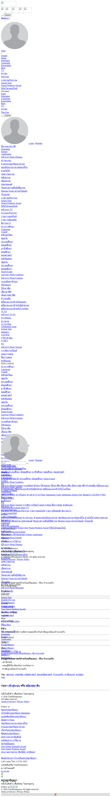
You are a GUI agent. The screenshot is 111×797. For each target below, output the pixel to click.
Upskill (4, 232)
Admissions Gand (53, 495)
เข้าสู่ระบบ (14, 685)
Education (5, 60)
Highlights (5, 149)
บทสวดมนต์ (6, 184)
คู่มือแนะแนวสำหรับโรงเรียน (14, 308)
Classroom (5, 63)
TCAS (4, 311)
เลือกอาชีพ (6, 291)
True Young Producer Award (13, 609)
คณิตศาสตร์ (30, 674)
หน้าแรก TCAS (8, 314)
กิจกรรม (5, 77)
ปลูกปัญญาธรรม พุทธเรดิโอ (14, 167)
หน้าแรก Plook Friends (11, 538)
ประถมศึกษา (7, 241)
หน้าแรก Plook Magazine (12, 588)
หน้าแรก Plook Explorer (12, 278)
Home (3, 58)
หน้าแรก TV (7, 209)
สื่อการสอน (6, 357)
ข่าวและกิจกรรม (9, 213)
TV (2, 70)
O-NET (4, 341)
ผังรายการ (6, 223)
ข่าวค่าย (5, 321)
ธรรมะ (4, 73)
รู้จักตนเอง (6, 285)
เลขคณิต (19, 674)
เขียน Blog (6, 625)
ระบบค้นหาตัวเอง (9, 281)
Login (31, 143)
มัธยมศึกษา (6, 245)
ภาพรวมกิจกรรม (9, 80)
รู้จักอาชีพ (5, 288)
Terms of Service (8, 559)
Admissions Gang (8, 326)
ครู (2, 344)
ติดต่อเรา (5, 18)
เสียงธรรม (6, 181)
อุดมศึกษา (6, 252)
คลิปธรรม (6, 177)
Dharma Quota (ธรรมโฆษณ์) (71, 521)
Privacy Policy (23, 559)
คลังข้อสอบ (6, 258)
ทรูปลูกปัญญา (7, 645)
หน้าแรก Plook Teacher (11, 347)
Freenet (4, 151)
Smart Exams (6, 272)
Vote (3, 677)
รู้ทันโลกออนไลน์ (9, 88)
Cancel (7, 15)
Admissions (6, 492)
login (3, 51)
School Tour (6, 83)
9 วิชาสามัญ (7, 338)
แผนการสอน (7, 354)
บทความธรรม (8, 174)
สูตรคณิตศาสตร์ (44, 674)
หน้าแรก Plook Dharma (11, 157)
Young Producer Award (11, 85)
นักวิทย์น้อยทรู (8, 603)
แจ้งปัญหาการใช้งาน (11, 651)
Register (38, 143)
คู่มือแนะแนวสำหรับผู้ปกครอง (15, 305)
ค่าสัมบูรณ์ (69, 674)
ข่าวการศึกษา (7, 226)
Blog (3, 68)
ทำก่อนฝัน (6, 298)
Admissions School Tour (71, 495)
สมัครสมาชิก (33, 685)
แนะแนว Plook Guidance (12, 275)
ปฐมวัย (4, 238)
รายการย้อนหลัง (9, 220)
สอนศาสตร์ (6, 255)
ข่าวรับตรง (6, 318)
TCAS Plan (6, 324)
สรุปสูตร (80, 674)
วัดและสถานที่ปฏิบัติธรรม (13, 188)
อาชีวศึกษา (6, 248)
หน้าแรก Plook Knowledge (13, 532)
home (3, 94)
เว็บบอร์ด (5, 194)
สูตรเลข (10, 674)
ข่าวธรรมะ (6, 160)
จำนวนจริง (58, 674)
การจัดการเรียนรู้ (9, 350)
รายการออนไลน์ (9, 216)
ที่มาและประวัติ (8, 146)
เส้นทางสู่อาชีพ (8, 295)
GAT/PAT (5, 335)
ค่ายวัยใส (5, 171)
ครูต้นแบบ (6, 361)
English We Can (8, 600)
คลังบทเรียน (6, 235)
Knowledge (6, 65)
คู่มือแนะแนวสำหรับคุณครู (13, 302)
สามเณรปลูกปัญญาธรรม (13, 164)
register (4, 56)
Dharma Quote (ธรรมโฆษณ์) (14, 191)
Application (6, 154)
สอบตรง (5, 332)
